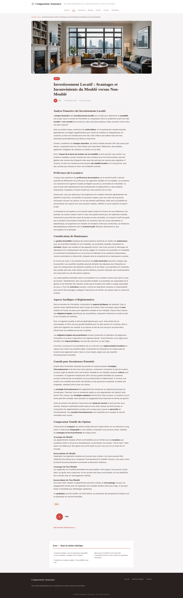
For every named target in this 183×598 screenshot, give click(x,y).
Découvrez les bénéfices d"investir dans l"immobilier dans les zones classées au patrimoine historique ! (111, 555)
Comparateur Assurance (46, 3)
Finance (106, 10)
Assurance (81, 10)
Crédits (98, 10)
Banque (90, 10)
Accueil (66, 10)
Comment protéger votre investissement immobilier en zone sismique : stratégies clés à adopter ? (71, 554)
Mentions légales (138, 579)
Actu (73, 10)
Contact (149, 579)
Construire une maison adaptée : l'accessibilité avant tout (71, 561)
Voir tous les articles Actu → (65, 527)
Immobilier (115, 10)
